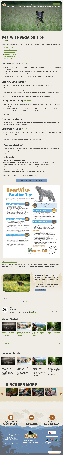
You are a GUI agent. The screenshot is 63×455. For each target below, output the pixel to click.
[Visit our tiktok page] (9, 443)
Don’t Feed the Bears (9, 47)
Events (34, 6)
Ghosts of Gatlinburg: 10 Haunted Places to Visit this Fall (8, 334)
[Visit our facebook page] (5, 443)
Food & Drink (27, 6)
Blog (34, 4)
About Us (26, 440)
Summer (21, 301)
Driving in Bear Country (10, 52)
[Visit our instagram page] (7, 443)
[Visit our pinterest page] (17, 443)
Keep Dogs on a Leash (10, 54)
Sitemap (37, 442)
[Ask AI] (60, 452)
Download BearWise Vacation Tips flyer (31, 180)
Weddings (30, 4)
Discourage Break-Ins (9, 56)
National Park (16, 301)
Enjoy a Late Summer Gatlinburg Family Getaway (38, 334)
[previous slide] (2, 394)
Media (36, 440)
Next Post (57, 343)
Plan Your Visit (56, 6)
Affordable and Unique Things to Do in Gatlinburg (23, 334)
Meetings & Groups (23, 4)
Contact (32, 440)
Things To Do (19, 6)
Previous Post (6, 343)
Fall (28, 301)
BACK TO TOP (52, 436)
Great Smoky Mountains (44, 6)
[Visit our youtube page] (12, 443)
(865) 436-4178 (6, 439)
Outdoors (10, 301)
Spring (25, 301)
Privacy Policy (31, 444)
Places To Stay (11, 6)
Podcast (38, 4)
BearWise (5, 40)
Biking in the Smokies (53, 332)
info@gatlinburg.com (14, 439)
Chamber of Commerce (28, 442)
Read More (4, 336)
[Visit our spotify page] (3, 443)
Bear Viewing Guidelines (10, 50)
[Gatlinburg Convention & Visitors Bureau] (4, 4)
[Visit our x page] (14, 443)
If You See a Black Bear (10, 59)
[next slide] (61, 394)
